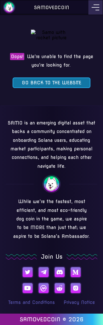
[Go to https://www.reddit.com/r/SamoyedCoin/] (60, 288)
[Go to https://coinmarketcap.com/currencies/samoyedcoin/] (43, 288)
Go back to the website (51, 82)
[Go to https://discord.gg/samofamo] (60, 272)
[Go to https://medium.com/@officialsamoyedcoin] (76, 272)
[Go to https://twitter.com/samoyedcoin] (27, 272)
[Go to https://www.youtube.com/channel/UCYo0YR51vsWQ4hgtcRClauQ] (27, 288)
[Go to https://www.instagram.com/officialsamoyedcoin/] (76, 288)
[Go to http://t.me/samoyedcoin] (43, 272)
